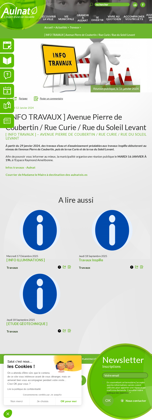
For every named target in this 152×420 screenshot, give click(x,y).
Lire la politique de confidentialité (24, 389)
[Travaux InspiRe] (131, 267)
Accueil (48, 27)
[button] (7, 413)
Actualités (61, 27)
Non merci (17, 401)
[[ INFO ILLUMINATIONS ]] (59, 267)
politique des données (118, 392)
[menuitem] (49, 18)
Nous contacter (136, 400)
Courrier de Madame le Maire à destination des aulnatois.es (46, 174)
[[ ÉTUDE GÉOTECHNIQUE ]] (59, 330)
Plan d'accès (90, 359)
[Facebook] (142, 5)
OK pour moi (69, 401)
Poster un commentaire (51, 98)
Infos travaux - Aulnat (20, 167)
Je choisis (42, 401)
